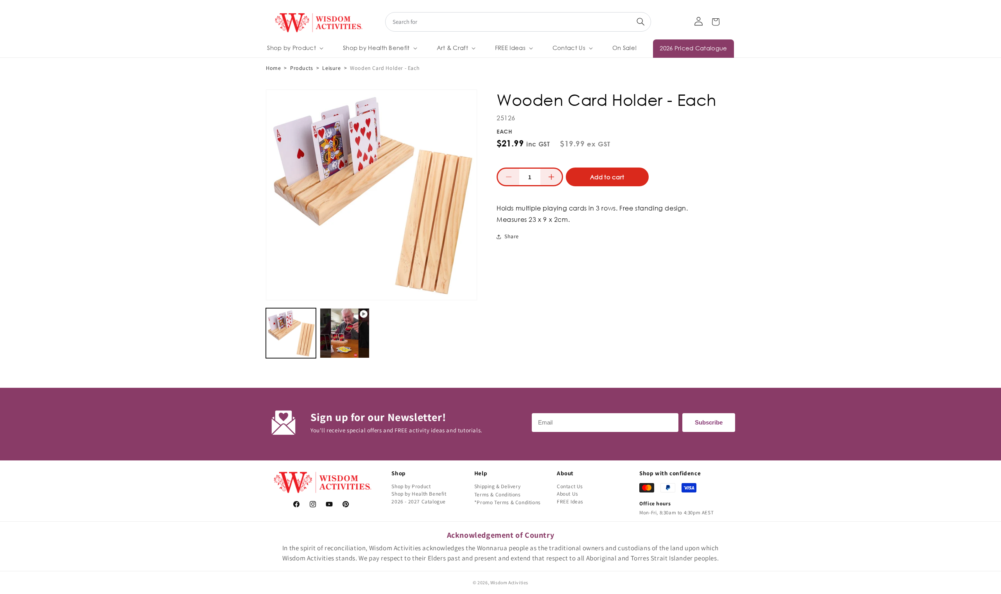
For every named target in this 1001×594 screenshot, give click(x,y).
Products (301, 67)
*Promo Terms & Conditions (507, 502)
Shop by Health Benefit (418, 493)
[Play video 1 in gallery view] (345, 333)
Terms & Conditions (497, 494)
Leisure (331, 67)
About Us (567, 493)
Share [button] (511, 236)
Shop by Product (411, 486)
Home (273, 67)
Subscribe (709, 422)
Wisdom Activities (509, 582)
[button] (294, 48)
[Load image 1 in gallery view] (291, 333)
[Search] (640, 21)
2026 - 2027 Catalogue (418, 501)
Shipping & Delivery (497, 486)
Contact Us (570, 486)
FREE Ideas (570, 501)
